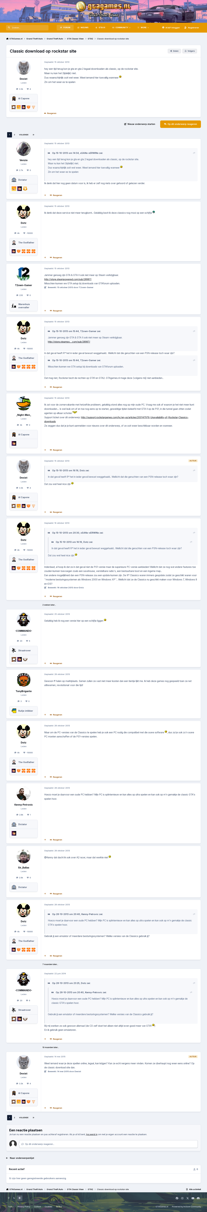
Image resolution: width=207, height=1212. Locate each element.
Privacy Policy (24, 1206)
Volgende (23, 135)
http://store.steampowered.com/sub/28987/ (68, 279)
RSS (60, 1206)
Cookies (48, 1206)
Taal (10, 1206)
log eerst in (91, 1134)
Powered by (186, 1206)
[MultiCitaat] (45, 195)
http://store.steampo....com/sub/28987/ (69, 341)
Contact (37, 1206)
